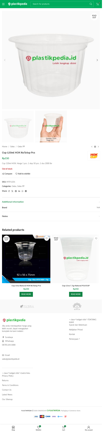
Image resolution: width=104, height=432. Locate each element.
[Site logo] (17, 4)
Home (4, 147)
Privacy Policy (7, 376)
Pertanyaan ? (74, 339)
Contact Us (6, 390)
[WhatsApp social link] (22, 191)
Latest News (7, 395)
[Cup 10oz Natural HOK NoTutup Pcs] (26, 259)
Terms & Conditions (10, 385)
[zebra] (27, 306)
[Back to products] (95, 146)
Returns (5, 381)
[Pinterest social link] (16, 191)
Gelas (12, 147)
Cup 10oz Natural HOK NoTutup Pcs (26, 286)
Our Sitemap (7, 399)
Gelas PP (21, 147)
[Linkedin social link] (19, 191)
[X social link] (12, 191)
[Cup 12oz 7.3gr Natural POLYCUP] (76, 259)
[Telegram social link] (26, 191)
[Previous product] (91, 146)
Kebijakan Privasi (76, 330)
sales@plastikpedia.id (10, 359)
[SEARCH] (91, 4)
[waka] (77, 306)
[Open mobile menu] (3, 4)
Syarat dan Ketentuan (78, 325)
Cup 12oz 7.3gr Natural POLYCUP (76, 286)
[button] (4, 60)
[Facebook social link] (9, 191)
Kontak (72, 334)
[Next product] (98, 146)
